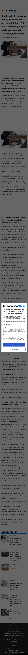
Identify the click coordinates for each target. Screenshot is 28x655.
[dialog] (14, 327)
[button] (14, 325)
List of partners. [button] (17, 332)
